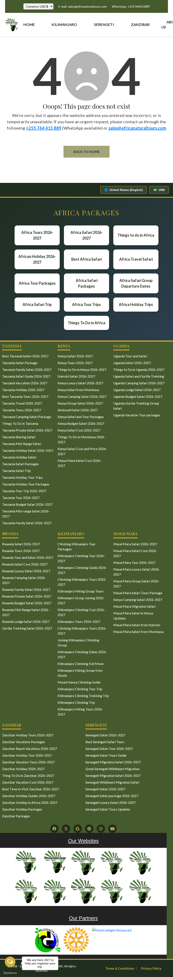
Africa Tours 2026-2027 (37, 235)
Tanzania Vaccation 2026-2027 (24, 383)
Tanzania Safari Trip (16, 471)
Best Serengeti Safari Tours (104, 742)
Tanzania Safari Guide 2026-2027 (26, 376)
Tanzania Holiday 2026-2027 (23, 390)
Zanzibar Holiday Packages (22, 809)
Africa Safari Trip (37, 304)
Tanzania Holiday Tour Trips (22, 477)
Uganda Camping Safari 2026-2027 (139, 383)
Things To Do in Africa (86, 322)
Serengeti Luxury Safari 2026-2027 (110, 802)
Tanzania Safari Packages (20, 464)
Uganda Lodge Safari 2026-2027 (137, 390)
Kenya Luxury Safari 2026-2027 (80, 383)
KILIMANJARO (64, 24)
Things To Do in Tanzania (20, 423)
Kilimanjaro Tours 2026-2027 (79, 621)
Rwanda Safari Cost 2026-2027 (24, 564)
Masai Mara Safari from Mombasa (138, 632)
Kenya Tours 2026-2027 (75, 363)
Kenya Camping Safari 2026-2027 (82, 396)
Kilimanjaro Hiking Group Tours (81, 591)
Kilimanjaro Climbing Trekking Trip (83, 696)
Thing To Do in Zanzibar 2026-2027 (28, 775)
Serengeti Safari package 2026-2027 (111, 796)
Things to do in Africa (136, 235)
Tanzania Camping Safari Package (26, 417)
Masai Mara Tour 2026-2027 (134, 562)
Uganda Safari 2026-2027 (132, 363)
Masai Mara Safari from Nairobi (136, 625)
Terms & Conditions (119, 968)
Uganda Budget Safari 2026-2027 (137, 396)
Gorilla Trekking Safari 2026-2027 (27, 628)
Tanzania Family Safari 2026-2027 (26, 369)
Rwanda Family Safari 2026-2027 (26, 589)
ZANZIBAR (140, 24)
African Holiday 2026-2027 (37, 259)
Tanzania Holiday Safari (19, 457)
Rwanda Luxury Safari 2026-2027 (26, 571)
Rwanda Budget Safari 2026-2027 (26, 603)
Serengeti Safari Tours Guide (105, 755)
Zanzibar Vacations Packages (23, 742)
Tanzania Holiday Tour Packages (25, 484)
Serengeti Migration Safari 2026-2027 (113, 762)
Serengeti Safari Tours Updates (107, 809)
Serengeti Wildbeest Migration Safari (112, 782)
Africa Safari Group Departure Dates (136, 283)
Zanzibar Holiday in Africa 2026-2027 (29, 802)
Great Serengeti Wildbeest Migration (112, 769)
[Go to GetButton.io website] (10, 973)
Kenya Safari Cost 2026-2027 (79, 430)
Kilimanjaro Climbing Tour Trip (80, 689)
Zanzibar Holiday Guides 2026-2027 (28, 796)
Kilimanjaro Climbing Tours (59, 43)
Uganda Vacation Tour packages (136, 415)
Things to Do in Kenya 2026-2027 (82, 369)
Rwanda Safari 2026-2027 (21, 544)
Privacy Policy (151, 968)
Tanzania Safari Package (19, 363)
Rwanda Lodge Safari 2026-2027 (26, 621)
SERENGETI (104, 24)
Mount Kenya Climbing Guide (79, 682)
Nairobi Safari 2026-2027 (76, 376)
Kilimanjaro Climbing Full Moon (81, 664)
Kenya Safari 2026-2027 (75, 356)
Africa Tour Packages (37, 283)
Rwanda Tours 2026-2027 (21, 551)
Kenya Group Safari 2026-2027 (80, 403)
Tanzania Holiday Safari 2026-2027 (27, 450)
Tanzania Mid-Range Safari (21, 444)
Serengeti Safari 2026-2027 (105, 735)
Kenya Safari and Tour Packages (81, 417)
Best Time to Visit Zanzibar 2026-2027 (30, 789)
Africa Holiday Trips (136, 304)
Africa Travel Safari (136, 259)
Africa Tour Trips (86, 304)
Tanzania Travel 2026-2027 (22, 403)
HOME (29, 24)
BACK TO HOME (86, 152)
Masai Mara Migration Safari (134, 606)
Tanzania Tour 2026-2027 (20, 498)
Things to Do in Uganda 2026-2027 (138, 369)
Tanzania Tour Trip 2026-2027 (24, 491)
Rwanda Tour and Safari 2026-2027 (27, 557)
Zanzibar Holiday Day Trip (136, 43)
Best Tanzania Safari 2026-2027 (25, 356)
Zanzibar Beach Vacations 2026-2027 (29, 748)
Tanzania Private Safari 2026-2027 (27, 430)
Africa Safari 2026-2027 (86, 235)
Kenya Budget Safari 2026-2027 (81, 423)
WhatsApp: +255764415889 (131, 6)
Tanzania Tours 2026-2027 (21, 410)
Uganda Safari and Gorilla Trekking (138, 376)
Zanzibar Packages (16, 816)
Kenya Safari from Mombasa (78, 390)
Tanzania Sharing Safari (18, 437)
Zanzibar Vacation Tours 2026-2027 (28, 762)
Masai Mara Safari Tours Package (137, 593)
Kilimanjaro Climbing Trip (76, 702)
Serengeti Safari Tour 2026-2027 (109, 748)
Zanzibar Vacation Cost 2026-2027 (27, 782)
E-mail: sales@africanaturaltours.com (82, 6)
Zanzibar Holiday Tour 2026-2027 (27, 755)
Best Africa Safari (86, 259)
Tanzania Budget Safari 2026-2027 (27, 504)
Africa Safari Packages (86, 283)
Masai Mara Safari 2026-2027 (135, 544)
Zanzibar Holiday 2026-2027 (23, 769)
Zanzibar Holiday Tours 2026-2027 (27, 735)
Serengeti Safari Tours (100, 43)
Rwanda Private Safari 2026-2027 (26, 596)
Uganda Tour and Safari (130, 356)
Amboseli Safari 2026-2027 (78, 410)
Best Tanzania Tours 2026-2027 (25, 396)
